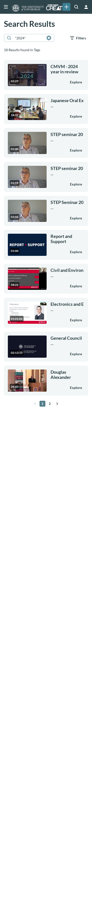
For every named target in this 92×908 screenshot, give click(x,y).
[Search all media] (76, 7)
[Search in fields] (49, 38)
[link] (66, 7)
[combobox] (29, 37)
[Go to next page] (57, 404)
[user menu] (86, 7)
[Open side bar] (6, 7)
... (67, 103)
